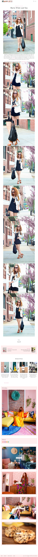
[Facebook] (2, 442)
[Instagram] (4, 442)
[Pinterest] (5, 442)
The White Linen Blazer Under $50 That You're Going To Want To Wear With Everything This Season (24, 376)
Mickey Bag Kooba (24, 61)
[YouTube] (8, 442)
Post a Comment (6, 382)
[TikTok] (7, 442)
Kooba (13, 58)
